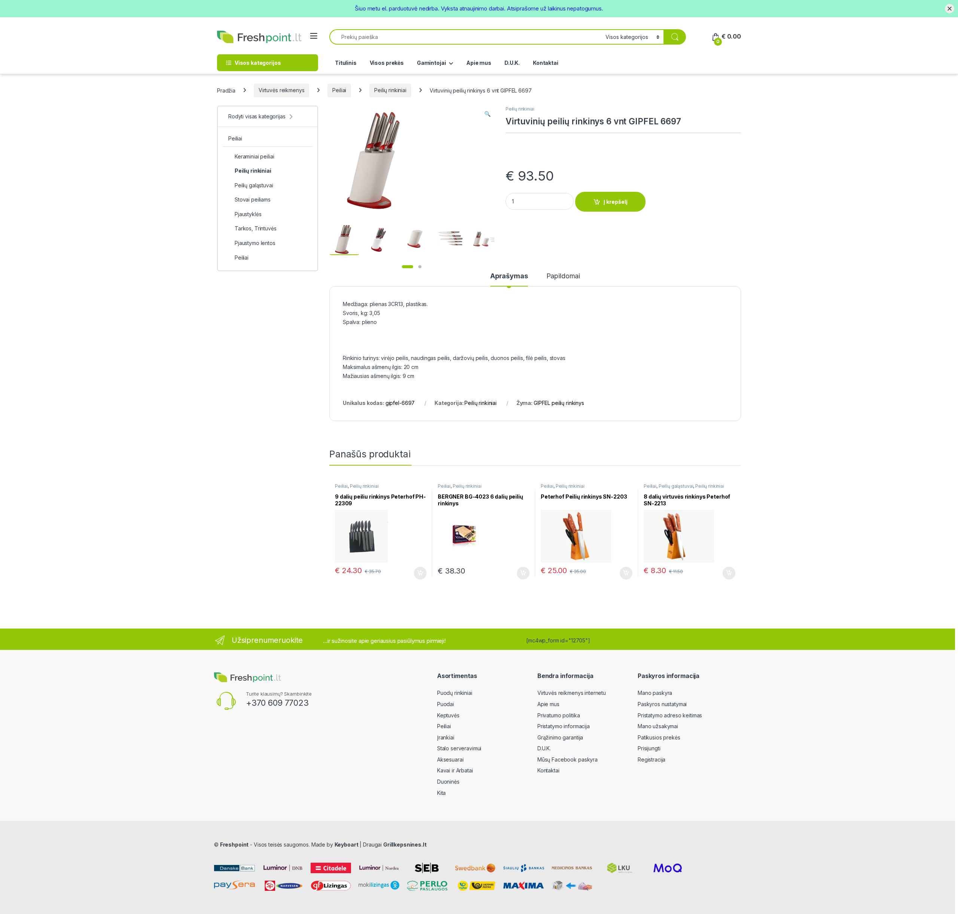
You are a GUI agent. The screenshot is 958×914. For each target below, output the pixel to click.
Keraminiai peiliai (254, 156)
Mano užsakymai (658, 726)
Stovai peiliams (253, 199)
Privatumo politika (558, 715)
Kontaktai (545, 63)
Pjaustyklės (248, 214)
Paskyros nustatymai (662, 704)
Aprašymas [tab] (509, 276)
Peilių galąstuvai (676, 486)
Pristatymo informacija (563, 726)
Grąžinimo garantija (560, 737)
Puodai (445, 704)
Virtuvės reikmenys (281, 90)
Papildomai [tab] (563, 276)
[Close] (949, 8)
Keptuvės (448, 715)
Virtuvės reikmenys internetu (571, 693)
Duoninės (448, 781)
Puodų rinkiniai (454, 693)
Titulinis (346, 63)
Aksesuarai (450, 759)
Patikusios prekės (659, 737)
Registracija (651, 759)
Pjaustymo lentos (255, 243)
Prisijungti (649, 748)
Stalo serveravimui (459, 748)
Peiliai (339, 90)
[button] (487, 113)
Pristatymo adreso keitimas (670, 715)
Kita (441, 793)
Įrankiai (445, 737)
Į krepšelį (616, 202)
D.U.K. (512, 63)
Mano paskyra (655, 693)
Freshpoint (234, 844)
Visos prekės (387, 63)
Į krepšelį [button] (417, 573)
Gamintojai (431, 63)
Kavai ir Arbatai (455, 770)
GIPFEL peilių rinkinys (559, 403)
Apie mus (478, 63)
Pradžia (226, 90)
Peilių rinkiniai (390, 90)
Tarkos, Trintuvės (256, 228)
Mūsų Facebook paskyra (567, 759)
